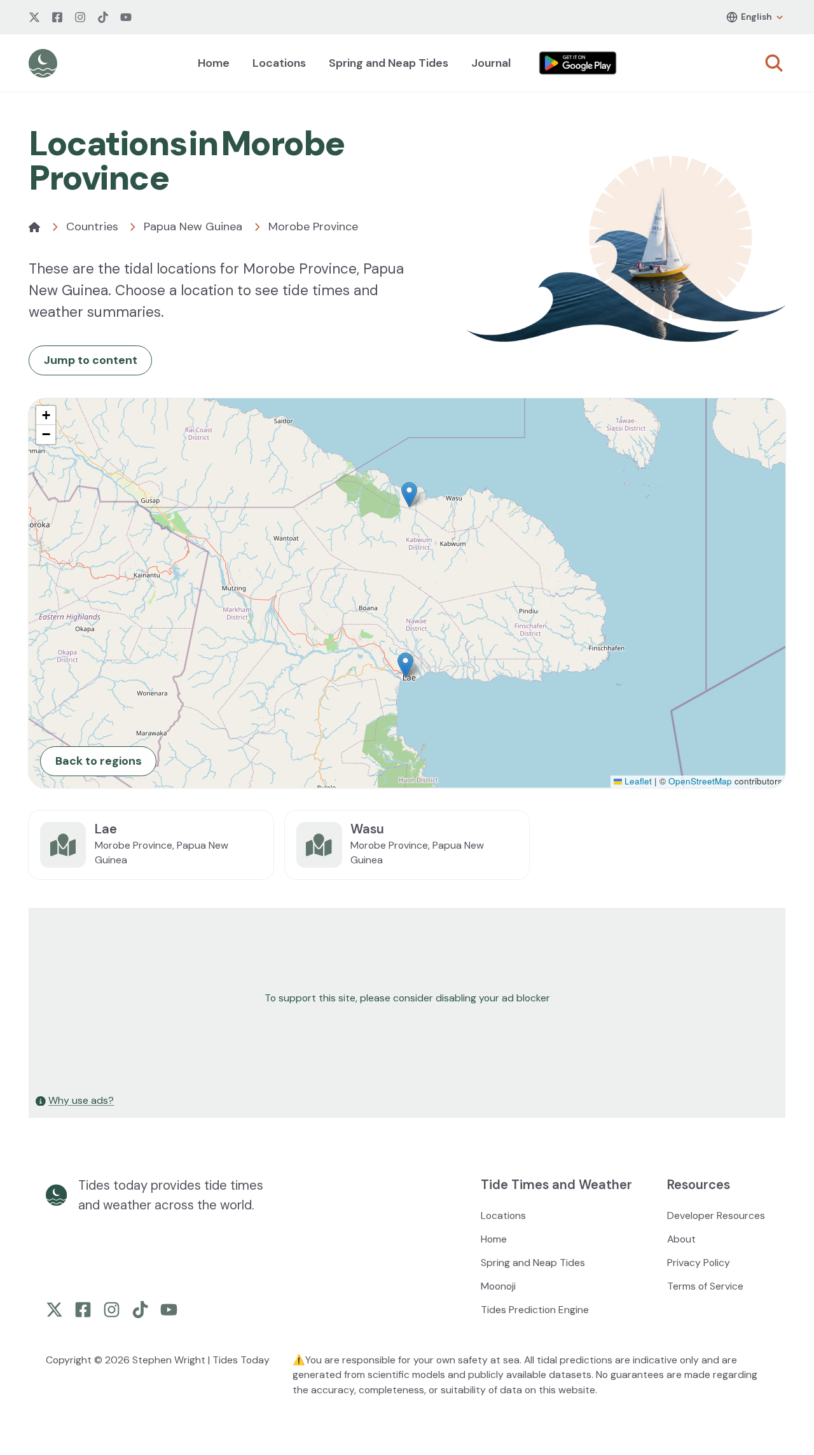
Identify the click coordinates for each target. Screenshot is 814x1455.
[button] (409, 495)
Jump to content (90, 360)
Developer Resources (716, 1215)
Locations (279, 63)
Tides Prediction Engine (535, 1309)
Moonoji (498, 1286)
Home (214, 63)
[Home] (34, 227)
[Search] (773, 63)
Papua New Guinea (193, 226)
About (681, 1239)
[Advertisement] (407, 998)
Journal (491, 63)
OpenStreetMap (700, 781)
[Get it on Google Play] (578, 63)
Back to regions (98, 761)
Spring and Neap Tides (388, 63)
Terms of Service (705, 1286)
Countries (92, 226)
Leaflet (637, 781)
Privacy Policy (698, 1262)
